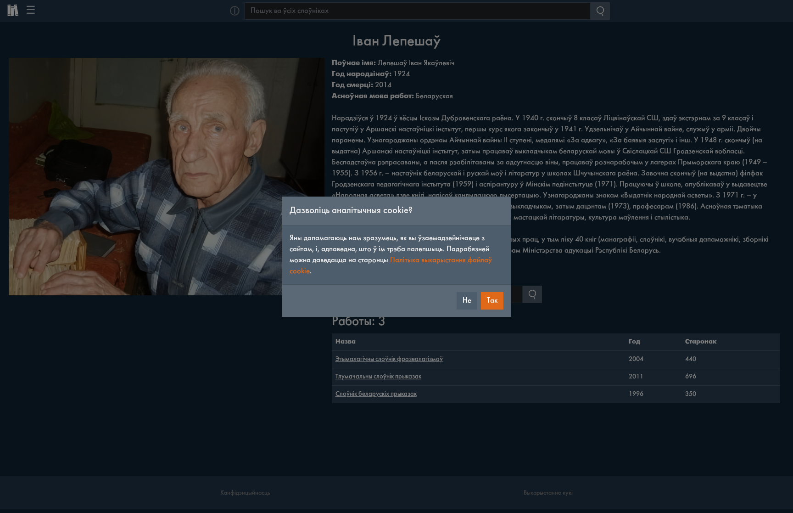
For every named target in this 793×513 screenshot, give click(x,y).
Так (492, 300)
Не (467, 300)
